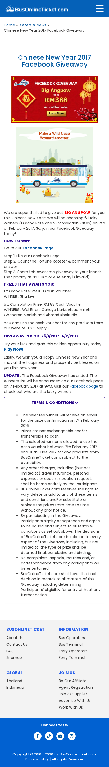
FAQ (10, 651)
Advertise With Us (75, 700)
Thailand (14, 680)
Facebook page (84, 386)
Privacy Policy (37, 759)
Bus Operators (72, 637)
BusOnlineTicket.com (78, 754)
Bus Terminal (71, 644)
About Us (14, 637)
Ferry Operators (73, 651)
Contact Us (16, 644)
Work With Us (71, 707)
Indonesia (15, 687)
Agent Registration (76, 687)
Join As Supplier (73, 694)
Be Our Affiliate (73, 680)
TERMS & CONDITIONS (53, 402)
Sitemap (14, 657)
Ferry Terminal (72, 657)
